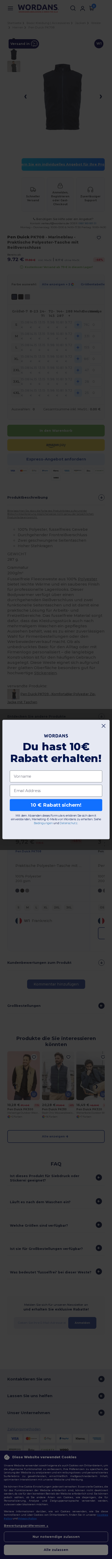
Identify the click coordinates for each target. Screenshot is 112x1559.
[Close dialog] (103, 726)
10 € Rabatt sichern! (56, 805)
